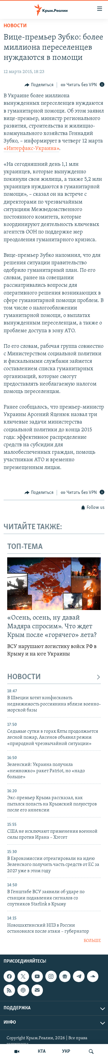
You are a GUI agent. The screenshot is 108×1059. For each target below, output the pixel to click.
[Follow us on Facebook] (9, 976)
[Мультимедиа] (17, 1051)
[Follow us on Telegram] (78, 976)
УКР (66, 1051)
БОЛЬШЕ (92, 941)
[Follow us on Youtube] (37, 976)
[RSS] (9, 990)
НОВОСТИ (24, 677)
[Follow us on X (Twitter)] (23, 976)
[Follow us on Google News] (64, 976)
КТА (42, 1051)
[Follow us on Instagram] (51, 976)
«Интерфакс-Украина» (31, 148)
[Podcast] (23, 990)
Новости (15, 26)
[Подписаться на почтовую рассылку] (37, 990)
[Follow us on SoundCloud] (92, 976)
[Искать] (91, 1051)
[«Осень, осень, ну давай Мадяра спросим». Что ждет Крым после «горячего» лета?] (54, 583)
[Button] (39, 85)
